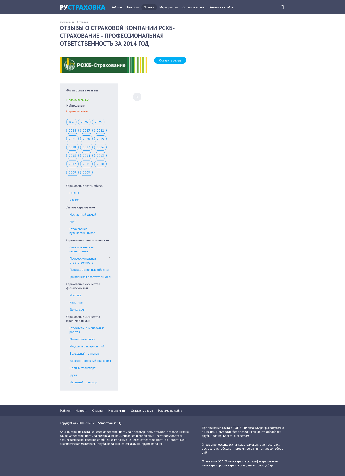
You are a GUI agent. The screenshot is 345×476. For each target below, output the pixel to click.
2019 (100, 139)
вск (231, 444)
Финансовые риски (82, 339)
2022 (100, 130)
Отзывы (149, 7)
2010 (100, 164)
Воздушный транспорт (85, 353)
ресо (269, 448)
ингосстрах (271, 444)
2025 (98, 122)
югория (240, 448)
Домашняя (67, 22)
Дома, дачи (77, 309)
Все (71, 122)
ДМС (72, 222)
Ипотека (75, 295)
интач (260, 448)
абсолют (227, 448)
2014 (86, 156)
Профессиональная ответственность (82, 260)
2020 (86, 139)
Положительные (77, 100)
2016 (100, 147)
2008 (86, 172)
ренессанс (220, 444)
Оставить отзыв (193, 7)
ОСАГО (74, 193)
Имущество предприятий (86, 346)
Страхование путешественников (82, 231)
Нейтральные (75, 105)
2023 (86, 130)
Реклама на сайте (221, 7)
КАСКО (74, 200)
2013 (100, 156)
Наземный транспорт (84, 382)
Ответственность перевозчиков (81, 249)
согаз (250, 448)
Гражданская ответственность (90, 277)
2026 (84, 122)
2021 (72, 139)
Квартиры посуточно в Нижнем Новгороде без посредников (243, 430)
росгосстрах (210, 448)
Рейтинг (116, 7)
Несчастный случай (82, 214)
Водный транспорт (82, 368)
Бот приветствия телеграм (230, 436)
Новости (133, 7)
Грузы (73, 375)
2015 (72, 156)
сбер (278, 448)
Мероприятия (168, 7)
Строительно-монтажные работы (86, 330)
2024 (72, 130)
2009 (72, 172)
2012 (72, 164)
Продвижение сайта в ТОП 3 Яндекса (228, 428)
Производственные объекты (89, 270)
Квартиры (76, 302)
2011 (86, 164)
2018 (72, 147)
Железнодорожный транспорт (90, 361)
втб (204, 452)
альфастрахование (248, 444)
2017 (86, 147)
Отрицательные (77, 111)
